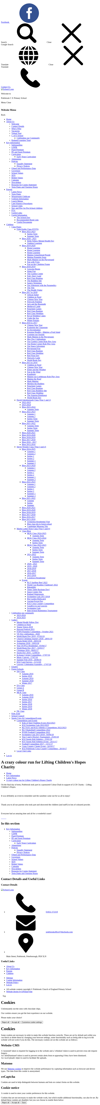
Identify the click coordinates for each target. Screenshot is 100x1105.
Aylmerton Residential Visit (38, 522)
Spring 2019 (27, 676)
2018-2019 (31, 568)
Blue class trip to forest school (39, 524)
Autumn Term (33, 409)
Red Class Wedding (35, 313)
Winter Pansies (33, 320)
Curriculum (16, 154)
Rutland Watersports (35, 594)
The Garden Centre (35, 274)
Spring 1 (30, 456)
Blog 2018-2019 (28, 267)
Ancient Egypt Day (35, 601)
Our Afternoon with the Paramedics (41, 285)
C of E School (17, 136)
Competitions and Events (27, 720)
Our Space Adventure (36, 346)
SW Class (21, 671)
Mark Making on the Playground (40, 260)
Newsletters (16, 182)
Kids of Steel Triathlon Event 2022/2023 (38, 723)
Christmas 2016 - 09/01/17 (28, 650)
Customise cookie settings (32, 1022)
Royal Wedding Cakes (36, 316)
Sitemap (9, 978)
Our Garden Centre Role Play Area (41, 341)
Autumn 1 (31, 414)
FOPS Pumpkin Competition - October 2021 (35, 632)
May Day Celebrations (36, 339)
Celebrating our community (22, 613)
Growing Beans (33, 269)
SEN (13, 175)
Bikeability (31, 587)
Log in (9, 756)
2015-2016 (31, 575)
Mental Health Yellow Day (28, 622)
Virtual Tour (16, 133)
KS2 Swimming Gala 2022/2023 (35, 725)
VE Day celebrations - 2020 (28, 634)
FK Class (20, 711)
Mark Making (32, 381)
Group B (20, 690)
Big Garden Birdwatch (36, 599)
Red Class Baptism (35, 278)
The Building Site (34, 281)
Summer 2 (31, 463)
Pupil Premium (17, 150)
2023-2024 (26, 405)
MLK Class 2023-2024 (36, 538)
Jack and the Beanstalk (36, 304)
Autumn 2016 (27, 674)
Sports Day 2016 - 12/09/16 (28, 653)
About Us (10, 121)
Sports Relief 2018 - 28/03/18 (29, 641)
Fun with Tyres (33, 262)
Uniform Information (20, 199)
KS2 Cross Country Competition (40, 603)
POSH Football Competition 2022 (36, 732)
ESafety (14, 667)
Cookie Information (14, 980)
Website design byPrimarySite (19, 991)
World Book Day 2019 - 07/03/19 (31, 636)
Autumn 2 (31, 416)
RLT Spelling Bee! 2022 (37, 582)
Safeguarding (16, 145)
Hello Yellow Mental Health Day (40, 241)
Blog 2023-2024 (28, 407)
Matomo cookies (14, 1069)
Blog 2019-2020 (28, 246)
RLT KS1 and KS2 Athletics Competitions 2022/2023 (44, 727)
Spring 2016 (27, 699)
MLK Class (21, 692)
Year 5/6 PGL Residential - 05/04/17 (32, 646)
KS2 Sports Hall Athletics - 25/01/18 (37, 739)
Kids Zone (15, 713)
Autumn (30, 501)
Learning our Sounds (35, 334)
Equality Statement (24, 164)
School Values (17, 173)
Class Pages (16, 227)
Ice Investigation (34, 330)
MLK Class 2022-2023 (36, 545)
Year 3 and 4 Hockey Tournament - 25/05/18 (40, 737)
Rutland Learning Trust (21, 140)
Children (9, 224)
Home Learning (33, 248)
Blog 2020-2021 (28, 433)
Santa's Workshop (34, 283)
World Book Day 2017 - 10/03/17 (31, 648)
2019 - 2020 (32, 566)
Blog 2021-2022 (28, 423)
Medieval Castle (33, 306)
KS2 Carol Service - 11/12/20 (29, 662)
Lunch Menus (17, 201)
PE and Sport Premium (20, 152)
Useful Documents (24, 222)
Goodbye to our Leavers (37, 606)
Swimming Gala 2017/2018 (38, 596)
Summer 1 (31, 461)
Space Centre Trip (34, 592)
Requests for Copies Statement (24, 185)
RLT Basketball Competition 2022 (36, 730)
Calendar (15, 180)
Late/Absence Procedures (21, 203)
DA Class (21, 685)
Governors (15, 171)
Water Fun (31, 271)
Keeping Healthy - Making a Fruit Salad (43, 332)
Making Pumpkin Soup (36, 257)
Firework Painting (34, 302)
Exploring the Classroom (37, 327)
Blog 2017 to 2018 (29, 292)
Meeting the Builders (35, 384)
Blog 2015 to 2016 (29, 362)
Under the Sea (33, 318)
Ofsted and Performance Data (23, 168)
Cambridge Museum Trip (37, 526)
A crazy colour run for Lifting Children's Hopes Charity (29, 780)
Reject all (5, 1022)
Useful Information (19, 215)
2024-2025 (21, 618)
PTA (13, 210)
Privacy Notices (23, 166)
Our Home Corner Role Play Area (41, 344)
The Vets (30, 288)
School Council (17, 716)
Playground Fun (33, 348)
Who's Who (16, 129)
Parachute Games (34, 309)
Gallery (14, 620)
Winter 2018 (27, 709)
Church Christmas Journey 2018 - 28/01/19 (34, 639)
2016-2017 (31, 573)
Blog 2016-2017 (28, 517)
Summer (30, 505)
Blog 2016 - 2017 (29, 442)
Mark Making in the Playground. (40, 337)
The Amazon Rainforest (37, 395)
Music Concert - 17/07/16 (27, 657)
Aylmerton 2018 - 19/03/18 (28, 643)
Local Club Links (24, 751)
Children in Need (34, 297)
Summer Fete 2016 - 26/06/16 (29, 660)
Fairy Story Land (34, 276)
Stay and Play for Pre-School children (26, 208)
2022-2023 (26, 402)
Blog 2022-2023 (28, 231)
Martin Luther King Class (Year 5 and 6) (33, 529)
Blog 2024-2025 (28, 449)
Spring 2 (30, 458)
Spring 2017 (27, 702)
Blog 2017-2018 (28, 440)
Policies (14, 161)
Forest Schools (17, 669)
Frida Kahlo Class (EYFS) (28, 229)
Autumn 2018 (27, 697)
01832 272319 (52, 912)
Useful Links (16, 213)
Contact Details (17, 126)
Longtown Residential (36, 578)
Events (24, 580)
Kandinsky (31, 374)
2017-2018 (31, 571)
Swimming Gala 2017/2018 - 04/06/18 (38, 735)
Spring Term (32, 234)
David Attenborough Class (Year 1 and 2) (34, 400)
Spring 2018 (27, 704)
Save (24, 1103)
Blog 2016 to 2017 (29, 323)
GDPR (14, 147)
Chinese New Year (34, 299)
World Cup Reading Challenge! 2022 (42, 585)
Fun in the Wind (33, 372)
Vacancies (15, 131)
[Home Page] (7, 89)
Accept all (15, 1022)
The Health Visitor (34, 290)
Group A (20, 688)
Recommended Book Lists (28, 220)
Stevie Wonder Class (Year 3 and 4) (31, 447)
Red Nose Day (33, 355)
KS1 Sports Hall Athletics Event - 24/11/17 (39, 742)
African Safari (33, 295)
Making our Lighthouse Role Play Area (43, 377)
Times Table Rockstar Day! (38, 589)
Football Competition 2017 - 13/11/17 (37, 744)
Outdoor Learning (34, 243)
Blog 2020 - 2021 (29, 238)
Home (8, 119)
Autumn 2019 (27, 678)
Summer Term (33, 236)
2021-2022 (31, 554)
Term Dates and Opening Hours (24, 187)
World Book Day (34, 360)
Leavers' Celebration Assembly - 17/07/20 (34, 664)
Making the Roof (34, 379)
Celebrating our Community (28, 138)
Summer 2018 (27, 681)
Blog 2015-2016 (28, 444)
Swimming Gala (33, 608)
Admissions (16, 159)
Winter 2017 (27, 683)
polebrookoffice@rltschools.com (59, 932)
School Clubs (17, 206)
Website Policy (12, 982)
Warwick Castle (33, 358)
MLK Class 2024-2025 (36, 533)
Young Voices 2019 (25, 627)
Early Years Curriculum (26, 157)
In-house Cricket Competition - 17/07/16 (33, 655)
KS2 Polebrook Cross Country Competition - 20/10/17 (44, 749)
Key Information (13, 143)
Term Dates (16, 194)
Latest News (16, 192)
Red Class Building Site (37, 391)
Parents (9, 189)
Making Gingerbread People (38, 255)
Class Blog (26, 531)
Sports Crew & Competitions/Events (26, 718)
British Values (17, 178)
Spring (30, 503)
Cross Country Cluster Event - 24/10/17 (38, 746)
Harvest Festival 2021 (26, 629)
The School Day (23, 217)
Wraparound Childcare (20, 196)
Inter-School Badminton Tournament (42, 610)
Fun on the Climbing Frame (38, 264)
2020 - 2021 (32, 564)
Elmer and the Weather (36, 370)
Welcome (15, 124)
